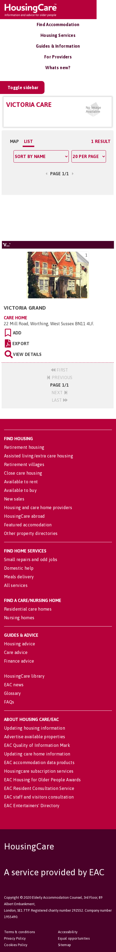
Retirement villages (24, 464)
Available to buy (20, 490)
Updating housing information (34, 728)
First (62, 370)
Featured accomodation (28, 524)
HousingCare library (24, 676)
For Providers (58, 56)
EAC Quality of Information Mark (37, 745)
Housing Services (58, 35)
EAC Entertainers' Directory (32, 805)
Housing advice (19, 643)
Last (57, 400)
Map (14, 141)
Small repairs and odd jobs (30, 559)
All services (16, 585)
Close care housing (23, 473)
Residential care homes (28, 609)
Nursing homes (19, 617)
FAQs (9, 701)
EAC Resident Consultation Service (39, 788)
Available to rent (21, 481)
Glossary (12, 693)
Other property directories (30, 533)
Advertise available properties (34, 736)
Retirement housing (24, 447)
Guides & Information (58, 46)
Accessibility (67, 932)
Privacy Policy (15, 938)
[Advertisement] (57, 217)
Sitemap (64, 945)
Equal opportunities (74, 938)
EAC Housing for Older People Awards (42, 779)
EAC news (14, 684)
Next (58, 392)
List (28, 141)
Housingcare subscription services (39, 771)
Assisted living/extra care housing (38, 455)
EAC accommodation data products (39, 762)
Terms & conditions (19, 932)
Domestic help (18, 568)
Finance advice (19, 661)
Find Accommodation (58, 24)
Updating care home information (37, 753)
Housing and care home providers (38, 507)
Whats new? (57, 67)
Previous (62, 377)
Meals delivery (19, 576)
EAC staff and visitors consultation (39, 796)
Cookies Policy (15, 945)
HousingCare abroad (24, 516)
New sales (14, 498)
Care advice (16, 652)
